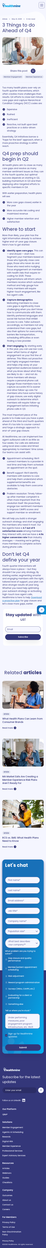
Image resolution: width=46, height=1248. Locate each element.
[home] (11, 5)
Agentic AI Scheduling (12, 1132)
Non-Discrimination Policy (12, 1233)
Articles (6, 1168)
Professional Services (12, 1150)
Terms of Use (8, 1227)
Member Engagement (12, 1127)
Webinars (6, 1173)
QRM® (4, 1114)
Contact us (7, 1204)
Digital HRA (7, 1141)
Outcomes (7, 1195)
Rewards (6, 1136)
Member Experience (11, 1146)
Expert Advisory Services (14, 1155)
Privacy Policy (8, 1222)
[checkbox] (22, 982)
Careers (6, 1209)
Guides (5, 1177)
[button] (41, 5)
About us (6, 1200)
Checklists (7, 1182)
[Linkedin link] (33, 71)
